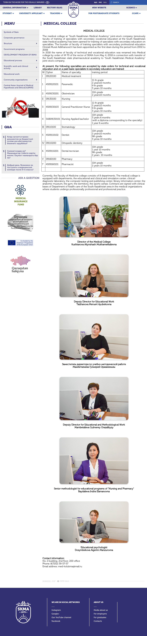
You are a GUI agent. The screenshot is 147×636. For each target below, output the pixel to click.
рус (100, 2)
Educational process (13, 60)
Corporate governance (14, 38)
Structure (8, 43)
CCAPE (135, 13)
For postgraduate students (103, 13)
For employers (100, 614)
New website (99, 7)
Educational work (11, 74)
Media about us (101, 610)
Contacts (98, 621)
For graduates (100, 617)
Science (130, 7)
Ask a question (28, 177)
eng (105, 2)
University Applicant (31, 13)
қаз (95, 2)
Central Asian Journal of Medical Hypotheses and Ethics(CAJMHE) (18, 86)
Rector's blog (54, 7)
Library (38, 7)
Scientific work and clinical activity (16, 67)
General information (14, 7)
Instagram (56, 610)
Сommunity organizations (16, 80)
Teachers (55, 13)
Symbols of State (11, 32)
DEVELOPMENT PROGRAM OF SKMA (20, 55)
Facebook (56, 621)
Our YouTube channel (61, 617)
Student (7, 13)
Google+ (55, 614)
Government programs (14, 49)
